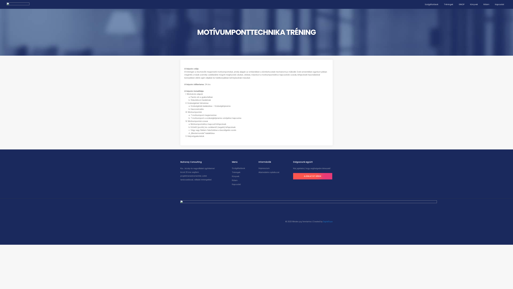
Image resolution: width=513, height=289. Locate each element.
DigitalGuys (328, 221)
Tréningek (448, 4)
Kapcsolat (499, 4)
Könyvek (474, 4)
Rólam (486, 4)
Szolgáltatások (431, 4)
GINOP (462, 4)
